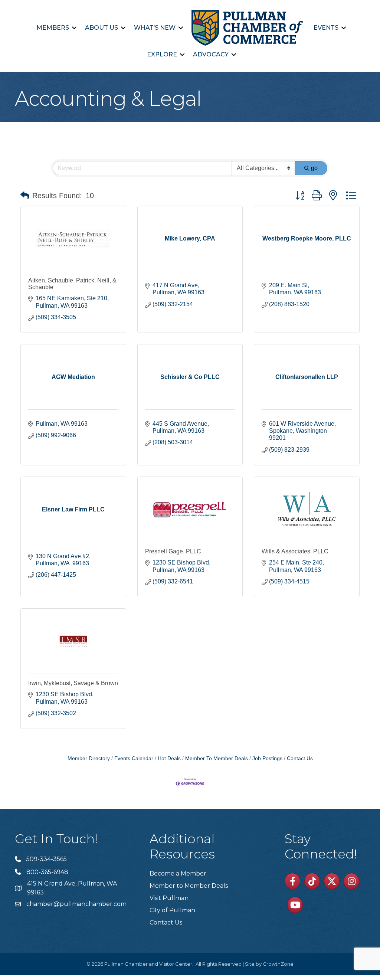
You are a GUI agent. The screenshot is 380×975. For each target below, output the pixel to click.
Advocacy (211, 54)
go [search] (314, 168)
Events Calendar (133, 758)
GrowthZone (278, 964)
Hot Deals (169, 758)
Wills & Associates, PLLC (295, 551)
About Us (101, 27)
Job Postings (267, 758)
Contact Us (300, 758)
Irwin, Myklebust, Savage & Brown (73, 683)
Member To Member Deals (216, 758)
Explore (162, 54)
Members (52, 27)
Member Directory (89, 758)
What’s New (155, 27)
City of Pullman (172, 910)
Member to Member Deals (189, 885)
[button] (24, 195)
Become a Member (178, 873)
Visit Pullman (169, 898)
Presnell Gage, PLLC (173, 551)
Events (326, 27)
